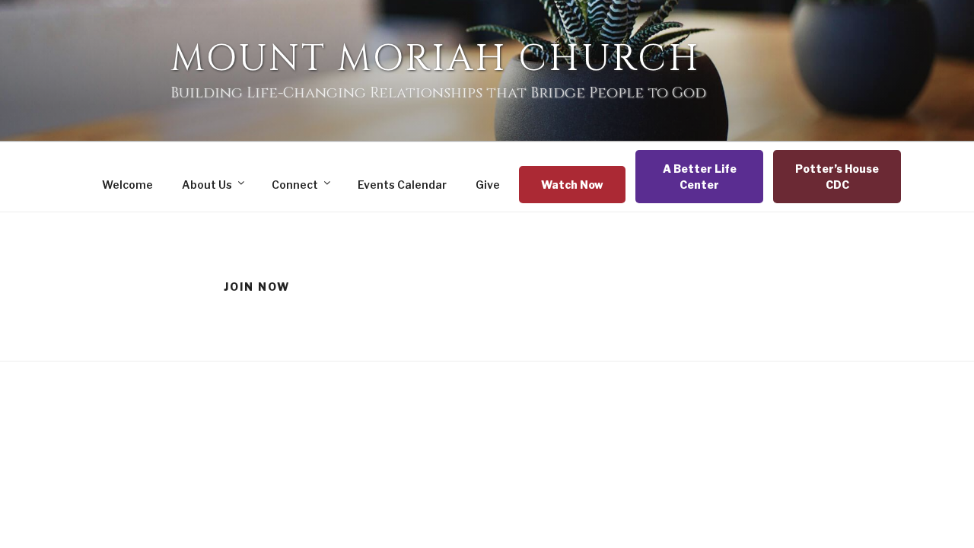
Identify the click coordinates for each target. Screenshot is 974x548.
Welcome (127, 184)
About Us (207, 184)
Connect (295, 184)
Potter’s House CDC (837, 176)
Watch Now (572, 184)
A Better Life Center (700, 176)
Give (488, 184)
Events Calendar (402, 184)
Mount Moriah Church (435, 59)
